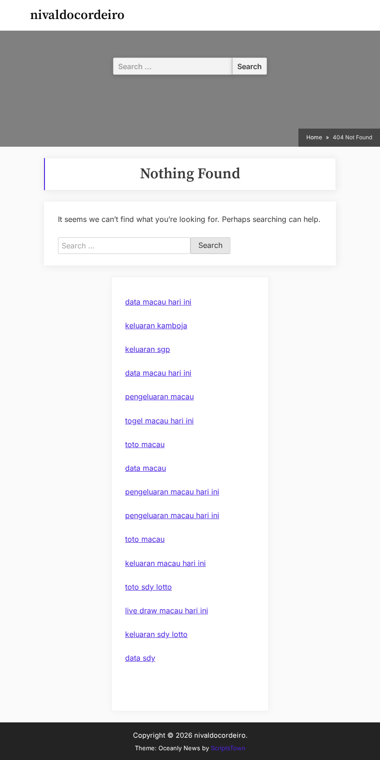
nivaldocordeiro (77, 15)
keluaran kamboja (156, 325)
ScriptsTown (228, 748)
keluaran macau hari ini (165, 563)
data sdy (140, 658)
